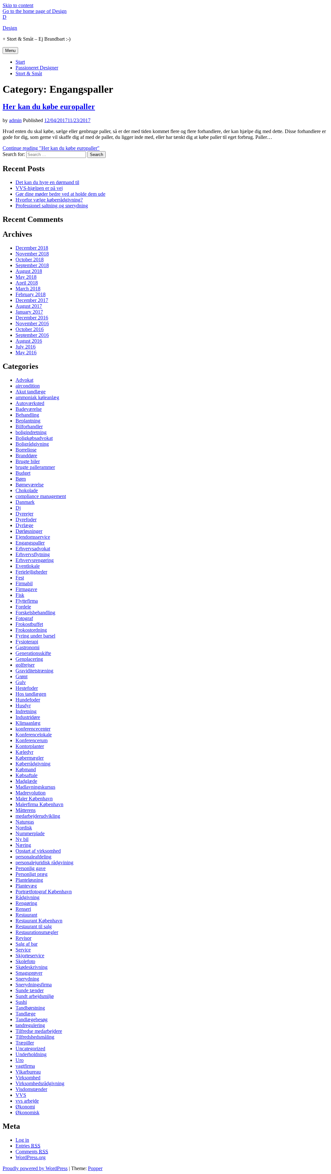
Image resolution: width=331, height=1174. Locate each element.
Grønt (21, 676)
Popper (95, 1168)
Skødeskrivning (32, 967)
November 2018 (32, 253)
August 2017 (29, 306)
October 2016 (30, 329)
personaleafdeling (33, 856)
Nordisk (24, 827)
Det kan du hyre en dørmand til (47, 182)
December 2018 (32, 248)
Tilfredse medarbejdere (39, 1031)
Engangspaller (30, 542)
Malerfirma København (39, 804)
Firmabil (24, 583)
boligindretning (31, 432)
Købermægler (30, 758)
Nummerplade (30, 833)
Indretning (26, 711)
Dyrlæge (24, 525)
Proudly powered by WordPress (35, 1168)
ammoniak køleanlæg (37, 397)
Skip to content (18, 5)
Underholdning (31, 1054)
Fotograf (24, 618)
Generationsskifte (33, 653)
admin (15, 120)
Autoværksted (30, 403)
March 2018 (28, 288)
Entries (28, 1145)
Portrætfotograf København (44, 891)
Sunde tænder (30, 990)
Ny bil (22, 839)
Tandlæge (26, 1013)
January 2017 (29, 312)
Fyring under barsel (35, 636)
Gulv (21, 682)
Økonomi (25, 1106)
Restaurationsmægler (37, 932)
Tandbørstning (30, 1008)
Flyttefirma (27, 601)
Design (10, 28)
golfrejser (25, 665)
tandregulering (30, 1025)
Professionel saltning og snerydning (52, 205)
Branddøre (26, 455)
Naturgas (25, 822)
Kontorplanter (30, 746)
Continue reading (51, 148)
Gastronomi (27, 647)
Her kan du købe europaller (49, 106)
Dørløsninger (29, 531)
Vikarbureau (28, 1072)
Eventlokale (28, 566)
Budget (23, 473)
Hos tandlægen (31, 694)
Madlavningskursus (35, 787)
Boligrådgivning (32, 444)
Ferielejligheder (31, 572)
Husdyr (23, 705)
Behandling (27, 415)
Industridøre (28, 717)
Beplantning (28, 420)
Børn (21, 479)
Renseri (23, 909)
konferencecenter (33, 729)
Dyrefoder (26, 519)
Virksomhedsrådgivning (40, 1083)
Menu (10, 50)
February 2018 (31, 294)
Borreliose (26, 449)
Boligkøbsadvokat (34, 438)
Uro (20, 1060)
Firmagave (26, 589)
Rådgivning (27, 897)
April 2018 (27, 283)
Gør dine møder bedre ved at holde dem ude (60, 194)
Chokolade (27, 490)
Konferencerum (32, 740)
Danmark (25, 502)
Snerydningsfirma (34, 984)
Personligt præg (32, 874)
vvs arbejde (27, 1101)
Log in (22, 1140)
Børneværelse (30, 484)
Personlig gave (31, 868)
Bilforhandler (29, 426)
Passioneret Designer (37, 67)
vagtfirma (25, 1066)
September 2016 (32, 335)
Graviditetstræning (34, 670)
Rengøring (26, 903)
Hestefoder (27, 688)
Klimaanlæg (28, 723)
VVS (21, 1095)
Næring (23, 845)
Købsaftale (26, 775)
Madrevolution (31, 792)
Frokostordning (31, 630)
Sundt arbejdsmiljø (35, 996)
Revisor (23, 938)
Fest (20, 577)
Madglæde (26, 781)
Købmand (26, 769)
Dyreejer (24, 513)
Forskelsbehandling (35, 612)
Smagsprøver (29, 973)
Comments (32, 1151)
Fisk (20, 595)
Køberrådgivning (33, 763)
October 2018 (30, 259)
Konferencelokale (34, 734)
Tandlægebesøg (32, 1019)
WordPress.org (31, 1157)
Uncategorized (30, 1048)
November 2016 (32, 323)
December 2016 (32, 317)
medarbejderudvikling (38, 816)
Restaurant (26, 915)
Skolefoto (25, 961)
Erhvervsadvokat (33, 548)
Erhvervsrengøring (35, 560)
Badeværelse (29, 409)
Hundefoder (28, 699)
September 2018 (32, 265)
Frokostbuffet (29, 624)
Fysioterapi (27, 641)
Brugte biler (28, 461)
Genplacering (29, 659)
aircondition (28, 386)
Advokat (24, 380)
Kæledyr (24, 752)
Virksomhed (28, 1077)
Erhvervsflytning (33, 554)
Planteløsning (29, 880)
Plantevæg (26, 885)
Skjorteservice (30, 955)
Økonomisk (27, 1112)
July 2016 (26, 346)
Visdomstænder (31, 1089)
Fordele (23, 606)
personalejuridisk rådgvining (44, 862)
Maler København (34, 798)
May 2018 (26, 277)
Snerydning (27, 979)
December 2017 (32, 300)
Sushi (21, 1002)
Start (20, 62)
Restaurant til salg (34, 926)
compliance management (41, 496)
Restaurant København (39, 920)
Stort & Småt (29, 73)
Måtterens (26, 810)
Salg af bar (26, 944)
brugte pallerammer (35, 467)
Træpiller (25, 1042)
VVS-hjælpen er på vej (39, 188)
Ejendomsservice (33, 537)
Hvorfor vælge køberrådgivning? (49, 200)
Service (23, 949)
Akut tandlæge (31, 391)
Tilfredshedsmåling (35, 1037)
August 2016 (29, 341)
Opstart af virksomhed (38, 851)
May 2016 (26, 352)
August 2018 (29, 271)
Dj (18, 508)
